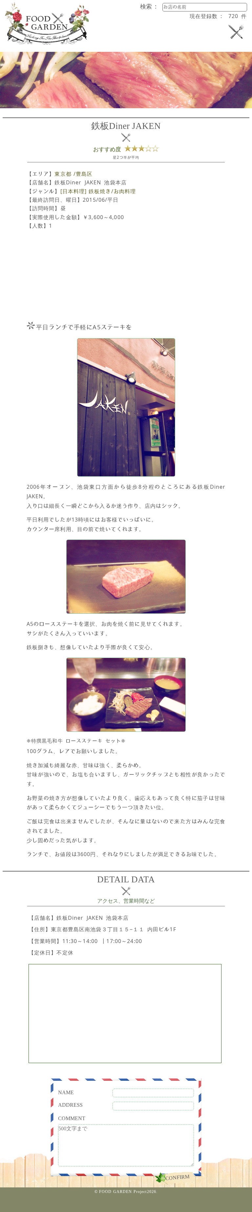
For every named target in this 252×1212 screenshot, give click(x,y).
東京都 (62, 173)
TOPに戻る (126, 1203)
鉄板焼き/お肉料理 (112, 191)
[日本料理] (73, 191)
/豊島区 (83, 173)
